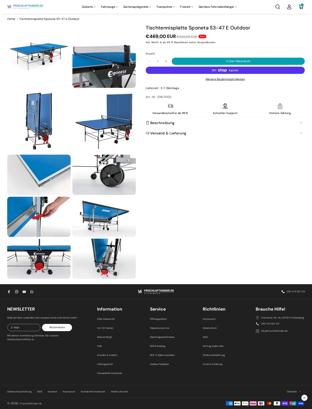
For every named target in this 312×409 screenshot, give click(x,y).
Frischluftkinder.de (31, 403)
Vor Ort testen (105, 328)
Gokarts (87, 7)
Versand (52, 391)
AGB (205, 337)
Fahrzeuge (108, 7)
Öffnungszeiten (158, 318)
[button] (89, 7)
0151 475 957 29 (296, 291)
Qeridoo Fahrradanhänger (216, 7)
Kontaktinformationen (93, 391)
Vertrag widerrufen (213, 346)
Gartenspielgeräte (135, 7)
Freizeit (185, 7)
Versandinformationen (109, 373)
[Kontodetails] (289, 7)
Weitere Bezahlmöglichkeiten (225, 79)
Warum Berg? (104, 337)
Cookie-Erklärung (212, 364)
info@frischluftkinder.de (274, 330)
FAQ (99, 346)
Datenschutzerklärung (19, 391)
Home (11, 19)
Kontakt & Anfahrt (107, 355)
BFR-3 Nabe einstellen (162, 355)
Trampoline (164, 7)
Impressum (209, 318)
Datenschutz (210, 328)
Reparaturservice (159, 328)
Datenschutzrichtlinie (19, 339)
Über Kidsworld (105, 318)
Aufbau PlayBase (159, 364)
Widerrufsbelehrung (214, 355)
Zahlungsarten (105, 364)
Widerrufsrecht (119, 391)
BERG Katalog (157, 346)
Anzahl (150, 53)
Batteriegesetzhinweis (162, 337)
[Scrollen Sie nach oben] (304, 398)
